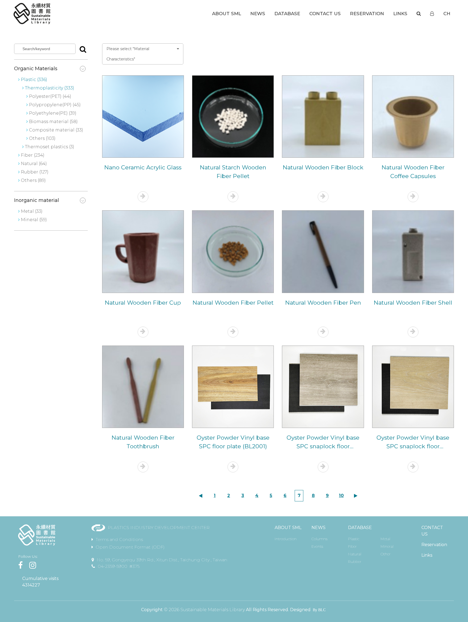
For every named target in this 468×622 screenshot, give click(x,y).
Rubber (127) (34, 172)
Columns (319, 538)
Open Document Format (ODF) (130, 547)
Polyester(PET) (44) (49, 96)
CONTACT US (432, 531)
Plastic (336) (34, 79)
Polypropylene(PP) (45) (54, 104)
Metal (385, 538)
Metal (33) (32, 211)
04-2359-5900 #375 (118, 566)
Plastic (353, 538)
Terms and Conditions (119, 539)
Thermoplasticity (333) (49, 88)
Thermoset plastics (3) (49, 146)
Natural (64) (34, 163)
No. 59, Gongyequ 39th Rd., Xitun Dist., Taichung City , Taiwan (162, 559)
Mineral (387, 546)
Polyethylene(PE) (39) (52, 113)
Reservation (434, 544)
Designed (300, 609)
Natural (354, 554)
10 (341, 495)
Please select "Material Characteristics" (127, 54)
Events (317, 546)
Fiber (352, 546)
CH (446, 13)
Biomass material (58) (53, 121)
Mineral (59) (34, 219)
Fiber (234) (32, 155)
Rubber (354, 561)
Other (386, 554)
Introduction (286, 538)
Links (426, 555)
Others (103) (42, 138)
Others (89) (33, 180)
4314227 (31, 585)
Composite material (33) (55, 130)
